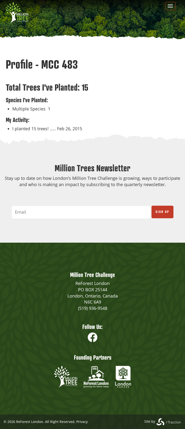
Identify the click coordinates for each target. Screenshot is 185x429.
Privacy (82, 421)
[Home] (19, 13)
